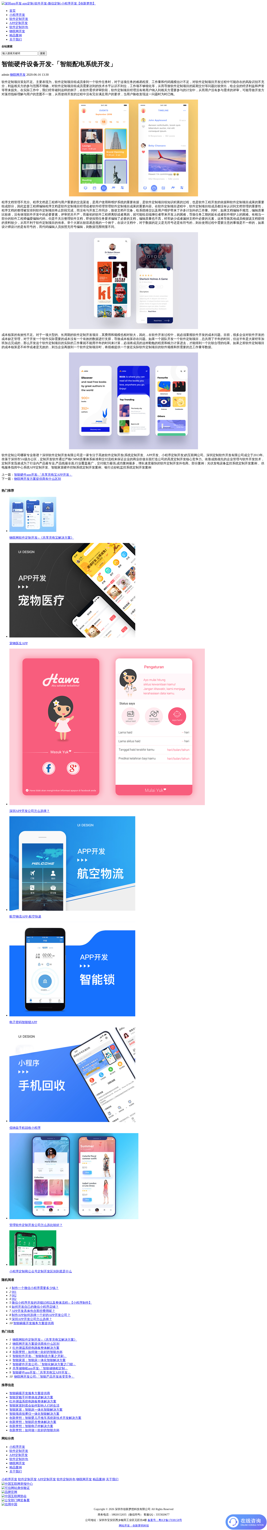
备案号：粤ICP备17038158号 (165, 1520)
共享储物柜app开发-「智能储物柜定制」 (40, 1368)
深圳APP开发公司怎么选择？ (32, 1319)
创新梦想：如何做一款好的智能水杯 (38, 1352)
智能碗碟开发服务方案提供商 (33, 1323)
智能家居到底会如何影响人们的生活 (34, 1405)
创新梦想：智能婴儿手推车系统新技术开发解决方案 (45, 1417)
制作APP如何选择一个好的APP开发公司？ (41, 1315)
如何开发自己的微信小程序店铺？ (35, 1306)
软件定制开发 (18, 19)
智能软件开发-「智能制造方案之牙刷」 (40, 1356)
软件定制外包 (18, 27)
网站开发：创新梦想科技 (134, 1525)
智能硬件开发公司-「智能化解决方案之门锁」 (44, 1364)
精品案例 (15, 35)
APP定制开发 (18, 23)
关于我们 (15, 39)
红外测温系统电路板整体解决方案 (36, 1347)
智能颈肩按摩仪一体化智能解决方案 (34, 1413)
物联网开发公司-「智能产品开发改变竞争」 (44, 1376)
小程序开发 (17, 14)
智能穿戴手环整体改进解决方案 (31, 1397)
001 (14, 1292)
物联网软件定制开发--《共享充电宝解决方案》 (45, 1339)
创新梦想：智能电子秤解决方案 (31, 1426)
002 (14, 1295)
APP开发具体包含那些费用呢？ (33, 1310)
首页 (12, 10)
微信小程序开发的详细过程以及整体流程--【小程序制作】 (52, 1302)
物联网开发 (17, 31)
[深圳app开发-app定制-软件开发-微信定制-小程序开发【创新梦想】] (49, 3)
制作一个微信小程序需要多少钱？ (35, 1288)
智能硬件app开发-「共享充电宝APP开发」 (43, 474)
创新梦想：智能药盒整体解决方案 (32, 1422)
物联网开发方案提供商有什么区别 (37, 478)
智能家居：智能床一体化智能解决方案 (39, 1360)
